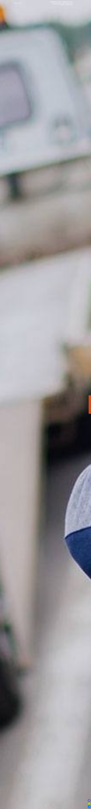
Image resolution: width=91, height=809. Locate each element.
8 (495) (67, 2)
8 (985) (55, 2)
